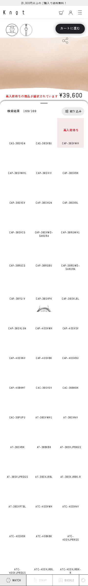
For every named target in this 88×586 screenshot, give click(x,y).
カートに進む (70, 28)
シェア (65, 41)
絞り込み (76, 111)
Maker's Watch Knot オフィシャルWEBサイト (13, 12)
